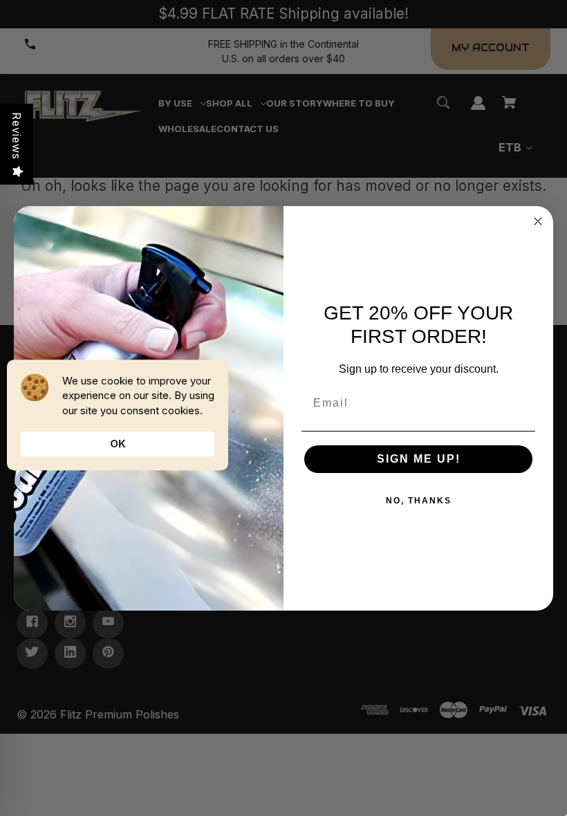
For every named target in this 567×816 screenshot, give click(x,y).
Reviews (17, 136)
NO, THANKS (419, 501)
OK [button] (118, 443)
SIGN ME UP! (419, 459)
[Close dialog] (538, 221)
